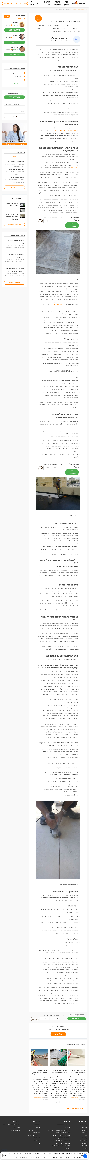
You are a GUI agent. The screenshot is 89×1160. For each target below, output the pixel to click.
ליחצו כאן (18, 1157)
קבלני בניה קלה (83, 1140)
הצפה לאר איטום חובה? (17, 177)
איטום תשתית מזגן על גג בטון (16, 161)
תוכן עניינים (38, 18)
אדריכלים (84, 1130)
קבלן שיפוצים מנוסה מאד (59, 130)
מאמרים (74, 9)
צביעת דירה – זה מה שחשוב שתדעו (61, 1145)
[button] (26, 3)
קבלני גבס (84, 1138)
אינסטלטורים (84, 1143)
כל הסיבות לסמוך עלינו (34, 1135)
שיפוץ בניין (84, 1145)
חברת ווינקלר (58, 304)
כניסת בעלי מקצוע (15, 1130)
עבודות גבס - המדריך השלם (63, 1143)
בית (86, 9)
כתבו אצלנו (37, 1140)
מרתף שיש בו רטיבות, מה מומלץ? (15, 169)
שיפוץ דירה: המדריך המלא (63, 1125)
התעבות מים (74, 168)
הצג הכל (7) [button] (14, 83)
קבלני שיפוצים (83, 1125)
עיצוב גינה (67, 1148)
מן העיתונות (37, 1138)
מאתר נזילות (72, 130)
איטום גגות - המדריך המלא (63, 1133)
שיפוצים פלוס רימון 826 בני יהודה (11, 1125)
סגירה (5, 1155)
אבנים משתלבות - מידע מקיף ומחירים (60, 1140)
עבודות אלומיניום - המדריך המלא (61, 1135)
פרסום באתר (16, 1127)
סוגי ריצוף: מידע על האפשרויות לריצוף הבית (59, 1130)
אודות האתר (37, 1125)
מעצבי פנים (84, 1133)
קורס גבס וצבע (36, 1133)
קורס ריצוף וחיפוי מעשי (34, 1130)
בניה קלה (67, 1127)
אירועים (38, 1127)
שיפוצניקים (84, 1127)
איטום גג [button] (16, 209)
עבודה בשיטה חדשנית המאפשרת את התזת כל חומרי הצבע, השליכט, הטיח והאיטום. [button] (12, 217)
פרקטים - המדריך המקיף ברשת (62, 1138)
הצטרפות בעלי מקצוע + (11, 3)
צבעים (85, 1135)
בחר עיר (7, 16)
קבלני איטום (81, 9)
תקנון (38, 1143)
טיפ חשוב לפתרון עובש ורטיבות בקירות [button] (12, 204)
